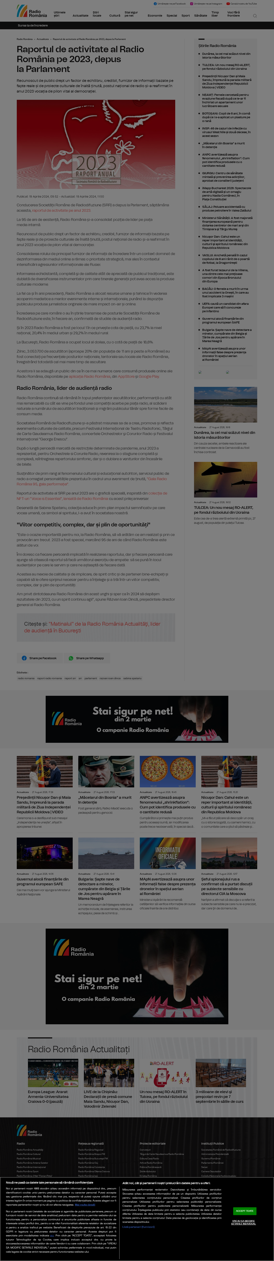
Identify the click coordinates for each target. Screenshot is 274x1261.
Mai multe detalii (85, 1204)
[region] (137, 1219)
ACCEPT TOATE (244, 1211)
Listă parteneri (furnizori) (138, 1227)
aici (52, 1236)
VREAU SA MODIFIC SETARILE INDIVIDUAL (243, 1222)
